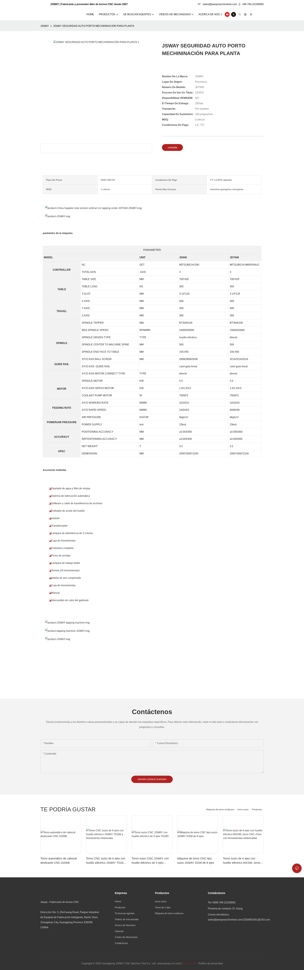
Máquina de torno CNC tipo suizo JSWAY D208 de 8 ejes (195, 860)
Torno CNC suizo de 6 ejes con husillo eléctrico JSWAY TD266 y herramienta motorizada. (105, 861)
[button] (221, 14)
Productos (257, 809)
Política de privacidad (211, 963)
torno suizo (243, 809)
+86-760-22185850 (252, 4)
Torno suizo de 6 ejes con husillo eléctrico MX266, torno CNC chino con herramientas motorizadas (241, 861)
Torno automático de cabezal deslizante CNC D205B (58, 860)
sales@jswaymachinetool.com (219, 4)
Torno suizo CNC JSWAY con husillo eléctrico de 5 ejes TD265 (150, 861)
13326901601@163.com (256, 919)
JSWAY (44, 26)
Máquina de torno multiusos (220, 809)
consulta (172, 147)
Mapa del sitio (190, 963)
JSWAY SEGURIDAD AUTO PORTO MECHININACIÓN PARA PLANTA (93, 26)
